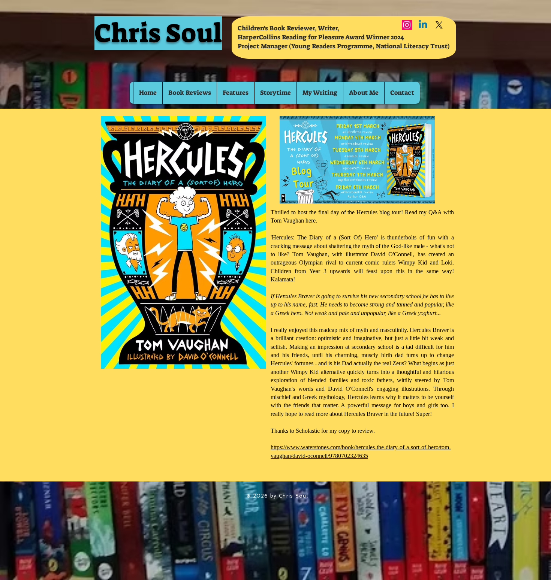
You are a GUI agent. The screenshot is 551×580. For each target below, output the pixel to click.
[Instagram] (407, 25)
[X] (439, 25)
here (310, 220)
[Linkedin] (423, 25)
